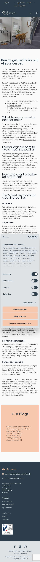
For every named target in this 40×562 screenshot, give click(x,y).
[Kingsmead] (9, 13)
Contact (32, 3)
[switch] (34, 280)
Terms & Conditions (20, 553)
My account (11, 3)
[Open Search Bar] (31, 13)
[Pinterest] (20, 546)
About (4, 516)
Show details (28, 303)
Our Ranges (7, 501)
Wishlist (22, 3)
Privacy (10, 551)
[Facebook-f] (14, 546)
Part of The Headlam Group (13, 478)
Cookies (17, 551)
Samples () (21, 6)
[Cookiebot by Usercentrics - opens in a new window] (28, 237)
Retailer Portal (7, 504)
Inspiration (6, 513)
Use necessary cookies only (20, 323)
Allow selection (20, 316)
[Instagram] (25, 546)
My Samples (7, 508)
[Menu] (36, 13)
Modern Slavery (26, 551)
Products (5, 498)
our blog (19, 395)
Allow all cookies (20, 309)
